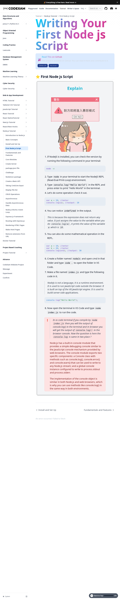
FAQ (82, 8)
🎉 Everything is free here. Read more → (60, 2)
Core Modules (11, 159)
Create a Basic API (13, 181)
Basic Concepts (12, 140)
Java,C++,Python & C (11, 24)
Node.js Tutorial (9, 131)
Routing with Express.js (15, 221)
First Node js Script (13, 148)
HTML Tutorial (8, 100)
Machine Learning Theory (13, 76)
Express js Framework (14, 216)
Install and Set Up (13, 144)
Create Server (11, 164)
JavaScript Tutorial (10, 109)
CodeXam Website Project (13, 265)
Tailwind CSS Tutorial (11, 105)
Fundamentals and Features (13, 154)
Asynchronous (11, 198)
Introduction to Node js (15, 135)
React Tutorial (8, 113)
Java (4, 38)
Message (6, 269)
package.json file (12, 168)
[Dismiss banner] (117, 2)
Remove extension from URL (15, 235)
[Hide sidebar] (26, 596)
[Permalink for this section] (74, 76)
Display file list (11, 190)
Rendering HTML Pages (15, 225)
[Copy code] (102, 168)
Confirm (6, 278)
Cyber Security (9, 88)
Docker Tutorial (9, 241)
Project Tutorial (9, 253)
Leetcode (6, 50)
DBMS (5, 65)
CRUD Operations (13, 194)
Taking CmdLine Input (15, 185)
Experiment (7, 273)
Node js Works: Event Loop (14, 211)
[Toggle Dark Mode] (116, 8)
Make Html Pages (13, 229)
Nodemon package (13, 177)
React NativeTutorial (11, 118)
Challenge (10, 172)
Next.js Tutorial (9, 122)
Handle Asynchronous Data (14, 204)
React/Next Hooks (10, 126)
